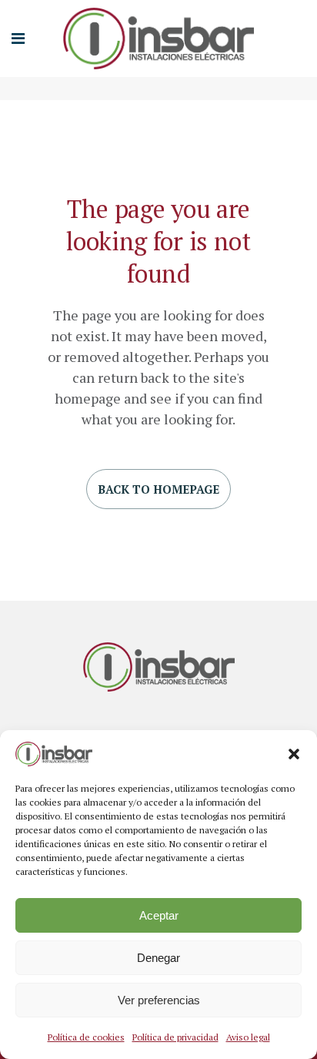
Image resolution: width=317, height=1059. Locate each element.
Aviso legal (248, 1037)
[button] (294, 754)
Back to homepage (158, 489)
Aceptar (159, 915)
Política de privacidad (175, 1037)
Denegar (158, 957)
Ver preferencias (159, 1000)
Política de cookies (86, 1037)
